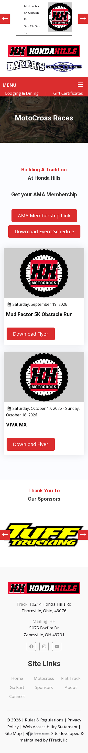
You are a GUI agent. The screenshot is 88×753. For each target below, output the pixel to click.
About (71, 687)
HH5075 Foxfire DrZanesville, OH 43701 (44, 627)
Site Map (13, 733)
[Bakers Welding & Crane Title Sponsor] (44, 64)
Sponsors (44, 687)
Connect (17, 696)
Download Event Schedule (44, 231)
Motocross (44, 678)
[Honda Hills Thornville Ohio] (44, 49)
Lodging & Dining (22, 93)
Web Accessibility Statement (50, 726)
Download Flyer (30, 333)
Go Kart (17, 687)
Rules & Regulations (44, 720)
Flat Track (70, 678)
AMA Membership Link (44, 215)
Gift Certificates (68, 93)
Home (17, 678)
